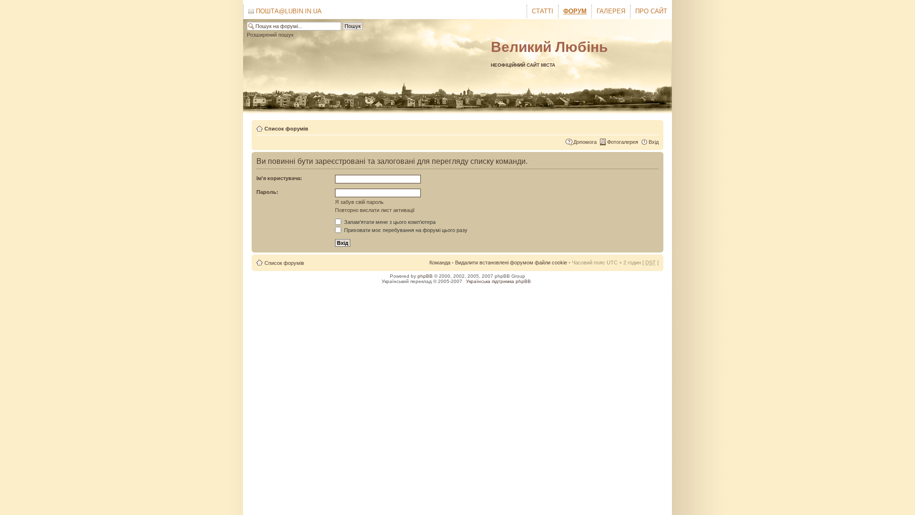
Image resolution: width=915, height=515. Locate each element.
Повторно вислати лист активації (375, 210)
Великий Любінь (549, 47)
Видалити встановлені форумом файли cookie (511, 262)
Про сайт (651, 11)
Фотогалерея (622, 142)
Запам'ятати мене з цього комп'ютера (389, 222)
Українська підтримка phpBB (498, 281)
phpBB (425, 276)
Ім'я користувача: (279, 178)
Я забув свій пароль (359, 202)
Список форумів (286, 128)
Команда (439, 262)
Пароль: (267, 192)
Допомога (585, 142)
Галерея (611, 11)
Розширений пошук (270, 35)
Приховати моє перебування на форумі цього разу (405, 230)
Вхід (654, 142)
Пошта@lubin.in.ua (288, 11)
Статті (542, 11)
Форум (575, 11)
